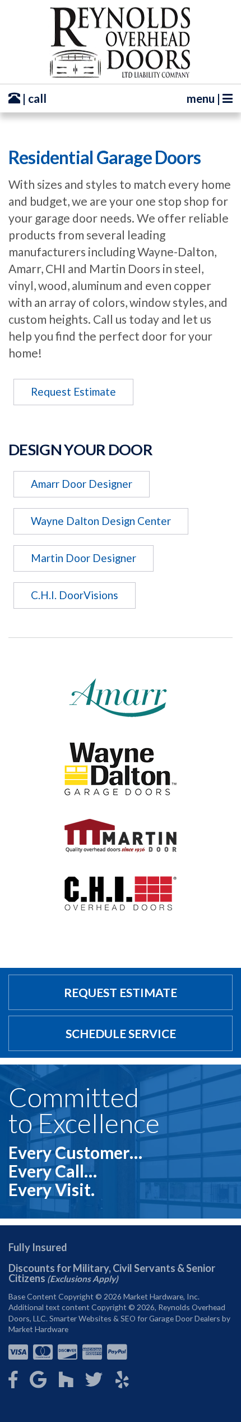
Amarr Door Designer (81, 483)
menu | (205, 98)
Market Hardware (38, 1329)
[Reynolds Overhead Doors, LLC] (120, 42)
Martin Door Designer (83, 557)
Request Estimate (73, 391)
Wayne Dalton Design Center (101, 520)
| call (33, 98)
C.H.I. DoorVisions (74, 594)
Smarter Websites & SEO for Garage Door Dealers (134, 1318)
